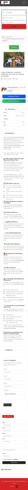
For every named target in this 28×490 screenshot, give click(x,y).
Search (14, 26)
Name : (4, 422)
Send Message (14, 462)
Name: (5, 369)
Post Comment (7, 404)
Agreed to (11, 459)
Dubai (16, 78)
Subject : (4, 433)
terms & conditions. (13, 459)
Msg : (3, 438)
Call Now (14, 47)
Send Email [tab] (9, 416)
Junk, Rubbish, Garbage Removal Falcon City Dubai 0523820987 (12, 74)
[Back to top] (23, 480)
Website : (6, 383)
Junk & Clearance (9, 36)
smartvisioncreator (12, 87)
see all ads (10, 91)
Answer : (4, 453)
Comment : (6, 390)
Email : (6, 376)
